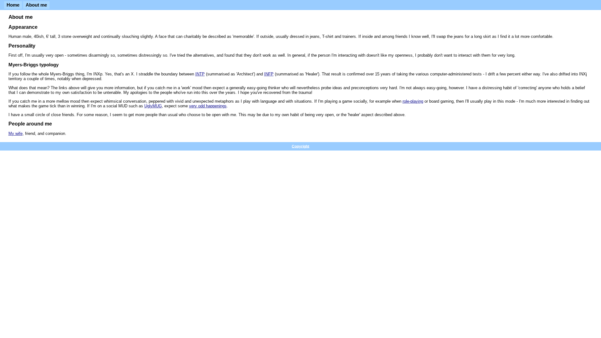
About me (36, 5)
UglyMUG (153, 106)
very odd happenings (208, 106)
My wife (15, 133)
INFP (269, 74)
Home (13, 5)
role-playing (413, 101)
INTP (200, 74)
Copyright (300, 146)
